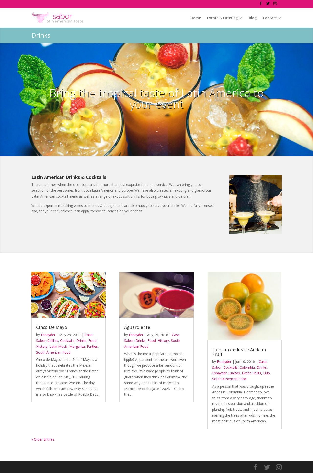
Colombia (247, 367)
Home (196, 18)
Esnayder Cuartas (226, 373)
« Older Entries (42, 439)
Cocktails (67, 340)
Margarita (77, 346)
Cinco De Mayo (51, 327)
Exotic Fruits (251, 373)
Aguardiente (137, 327)
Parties (92, 346)
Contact (270, 18)
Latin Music (58, 346)
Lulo (266, 373)
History (41, 346)
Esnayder (48, 334)
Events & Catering (222, 18)
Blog (253, 18)
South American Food (53, 352)
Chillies (52, 340)
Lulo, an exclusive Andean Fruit (239, 352)
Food (92, 340)
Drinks (81, 340)
